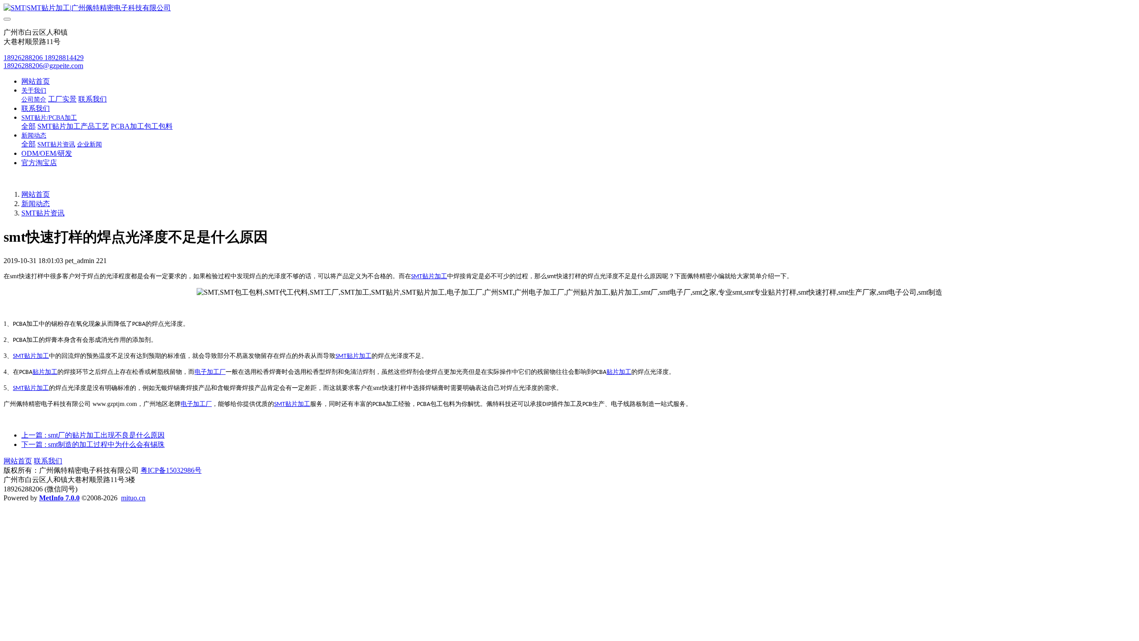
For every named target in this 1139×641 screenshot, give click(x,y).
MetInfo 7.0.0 (59, 498)
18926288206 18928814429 (44, 57)
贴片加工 (434, 276)
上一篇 (93, 435)
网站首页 (35, 81)
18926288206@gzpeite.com (43, 65)
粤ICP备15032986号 (171, 470)
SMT (416, 276)
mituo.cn (133, 498)
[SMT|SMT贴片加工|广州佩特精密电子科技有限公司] (569, 8)
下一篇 (93, 444)
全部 (28, 126)
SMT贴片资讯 (43, 213)
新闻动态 (35, 203)
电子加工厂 (210, 372)
